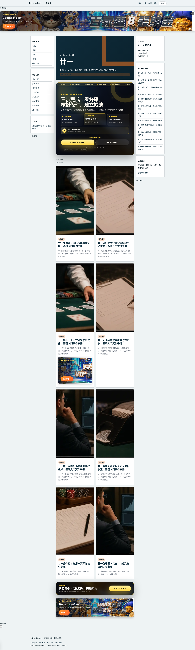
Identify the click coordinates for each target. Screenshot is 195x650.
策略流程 (35, 92)
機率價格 (35, 88)
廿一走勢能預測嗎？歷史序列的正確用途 (150, 148)
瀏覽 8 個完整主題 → (67, 74)
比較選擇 (35, 105)
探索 (140, 3)
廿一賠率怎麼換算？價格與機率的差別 (150, 107)
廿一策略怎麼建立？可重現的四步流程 (150, 114)
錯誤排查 (35, 101)
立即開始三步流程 (77, 142)
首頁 (34, 46)
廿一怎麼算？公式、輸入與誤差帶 (150, 94)
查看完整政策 (143, 173)
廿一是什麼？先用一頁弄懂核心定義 (150, 74)
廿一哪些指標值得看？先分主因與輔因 (150, 141)
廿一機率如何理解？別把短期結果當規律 (150, 100)
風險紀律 (35, 97)
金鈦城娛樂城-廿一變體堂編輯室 (41, 127)
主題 (145, 3)
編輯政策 (35, 63)
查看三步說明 (112, 142)
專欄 (150, 3)
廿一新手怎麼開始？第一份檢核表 (150, 120)
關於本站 (50, 642)
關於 (155, 3)
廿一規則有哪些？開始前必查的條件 (150, 88)
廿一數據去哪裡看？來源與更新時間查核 (150, 133)
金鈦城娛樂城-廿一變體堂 (39, 3)
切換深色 (162, 3)
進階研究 (35, 110)
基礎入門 (35, 79)
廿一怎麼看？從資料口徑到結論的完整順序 (150, 81)
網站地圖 (58, 642)
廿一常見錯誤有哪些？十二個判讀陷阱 (150, 126)
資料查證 (35, 84)
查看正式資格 (120, 588)
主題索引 (33, 642)
